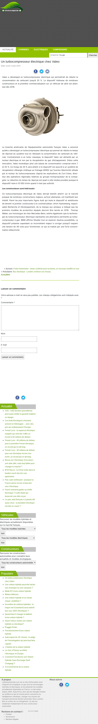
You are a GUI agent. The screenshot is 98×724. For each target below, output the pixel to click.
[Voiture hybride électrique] (11, 6)
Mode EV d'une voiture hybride (18, 591)
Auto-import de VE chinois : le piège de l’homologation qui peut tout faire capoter (20, 640)
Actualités (5, 275)
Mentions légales (12, 719)
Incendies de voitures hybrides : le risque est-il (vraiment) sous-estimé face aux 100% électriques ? (19, 607)
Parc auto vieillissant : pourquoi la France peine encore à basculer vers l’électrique (19, 483)
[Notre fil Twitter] (23, 397)
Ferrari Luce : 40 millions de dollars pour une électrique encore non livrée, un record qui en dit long (20, 453)
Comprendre (60, 50)
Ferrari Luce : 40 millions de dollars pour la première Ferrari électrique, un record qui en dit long (20, 443)
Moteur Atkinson (12, 594)
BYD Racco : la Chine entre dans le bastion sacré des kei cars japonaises (20, 473)
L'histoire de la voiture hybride (17, 647)
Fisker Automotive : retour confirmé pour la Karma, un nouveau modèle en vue (46, 269)
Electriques (41, 50)
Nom (3, 333)
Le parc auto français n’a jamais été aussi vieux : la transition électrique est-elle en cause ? (20, 502)
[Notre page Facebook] (17, 397)
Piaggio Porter (11, 627)
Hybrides (24, 50)
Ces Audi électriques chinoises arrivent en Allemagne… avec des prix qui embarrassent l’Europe (19, 424)
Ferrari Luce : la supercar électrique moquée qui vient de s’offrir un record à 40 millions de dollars (20, 433)
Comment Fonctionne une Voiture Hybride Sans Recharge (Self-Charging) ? (19, 660)
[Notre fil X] (67, 685)
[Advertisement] (49, 29)
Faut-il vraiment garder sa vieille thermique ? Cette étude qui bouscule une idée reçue (18, 493)
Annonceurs (10, 717)
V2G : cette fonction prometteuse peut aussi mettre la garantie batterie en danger (20, 414)
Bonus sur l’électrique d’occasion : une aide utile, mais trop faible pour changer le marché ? (20, 463)
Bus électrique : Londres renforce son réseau (32, 272)
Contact (9, 714)
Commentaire (8, 302)
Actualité (8, 50)
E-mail (4, 345)
